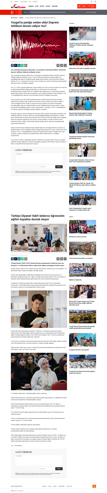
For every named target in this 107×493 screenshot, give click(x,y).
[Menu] (79, 6)
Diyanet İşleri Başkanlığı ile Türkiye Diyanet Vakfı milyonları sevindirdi (46, 12)
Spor (36, 6)
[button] (58, 65)
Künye (49, 486)
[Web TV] (92, 1)
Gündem (31, 6)
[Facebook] (12, 65)
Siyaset (48, 6)
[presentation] (16, 12)
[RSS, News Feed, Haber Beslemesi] (94, 486)
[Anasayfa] (12, 1)
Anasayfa (15, 17)
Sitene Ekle (35, 1)
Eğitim (42, 6)
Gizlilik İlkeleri (62, 486)
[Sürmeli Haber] (18, 6)
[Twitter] (15, 65)
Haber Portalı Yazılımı (18, 490)
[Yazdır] (25, 65)
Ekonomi (55, 6)
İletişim (55, 486)
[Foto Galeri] (95, 1)
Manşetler (16, 1)
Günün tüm (91, 12)
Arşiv (30, 1)
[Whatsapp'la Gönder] (22, 65)
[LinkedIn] (18, 65)
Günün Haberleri (23, 1)
